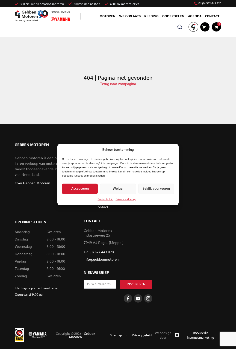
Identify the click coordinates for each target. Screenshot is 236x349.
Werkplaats (130, 16)
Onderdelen (173, 16)
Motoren (107, 16)
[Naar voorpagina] (31, 16)
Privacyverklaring (126, 199)
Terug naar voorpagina (118, 84)
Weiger (118, 189)
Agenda (194, 16)
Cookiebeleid (105, 199)
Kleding (151, 16)
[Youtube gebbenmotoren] (138, 298)
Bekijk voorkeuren (156, 189)
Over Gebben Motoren (32, 183)
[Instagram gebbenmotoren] (148, 298)
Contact (212, 16)
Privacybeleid (142, 335)
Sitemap (116, 335)
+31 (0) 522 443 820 (209, 3)
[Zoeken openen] (180, 27)
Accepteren (80, 189)
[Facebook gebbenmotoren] (128, 298)
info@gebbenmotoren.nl (103, 260)
